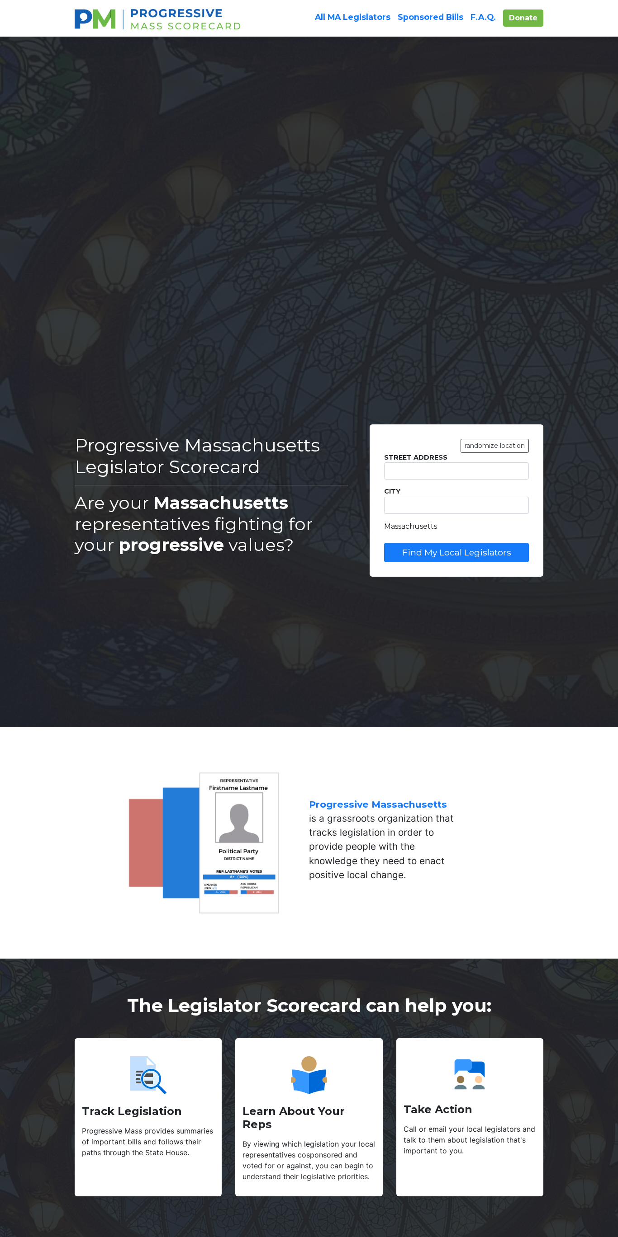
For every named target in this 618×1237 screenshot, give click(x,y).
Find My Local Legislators (456, 552)
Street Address (415, 457)
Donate (526, 17)
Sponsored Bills (430, 17)
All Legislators (352, 17)
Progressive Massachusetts (378, 804)
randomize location (495, 446)
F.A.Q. (483, 17)
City (392, 491)
